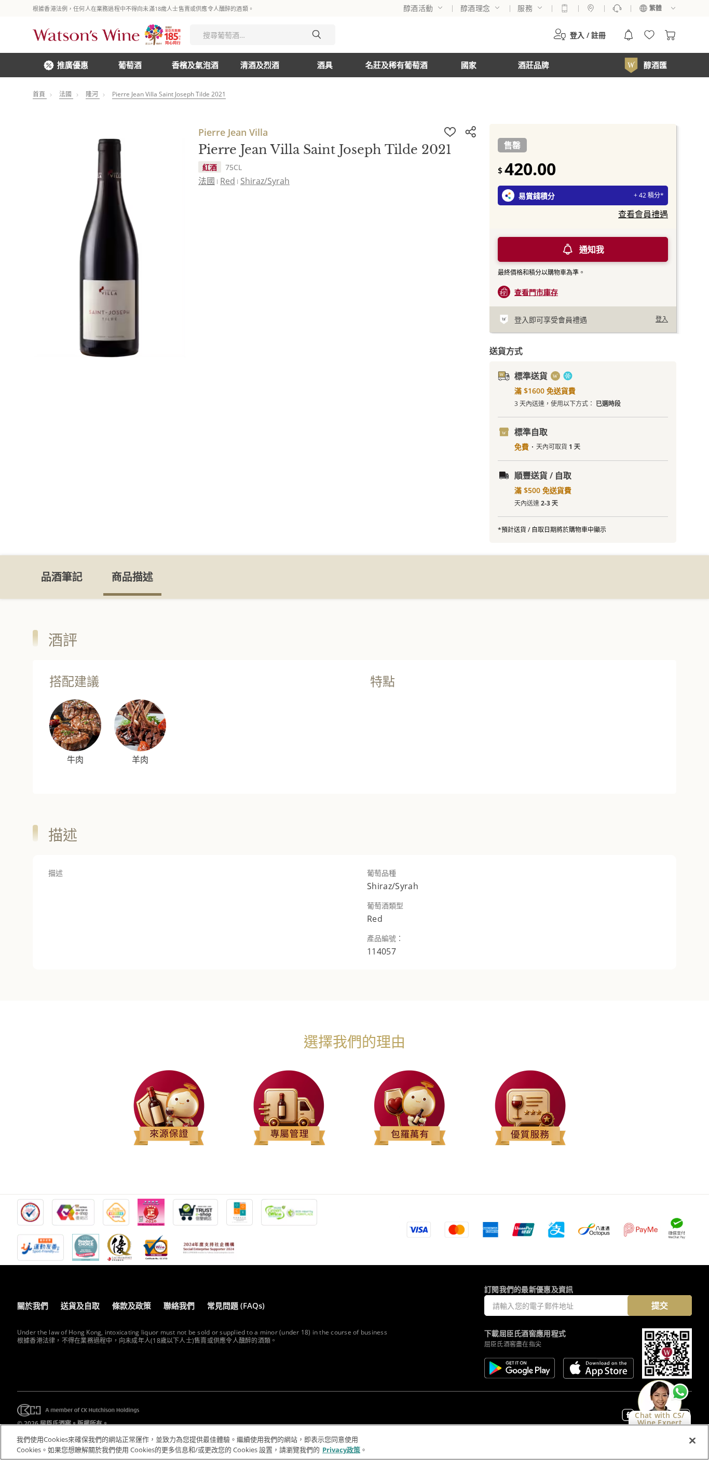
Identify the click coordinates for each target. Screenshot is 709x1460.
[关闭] (692, 1440)
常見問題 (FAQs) (236, 1305)
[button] (579, 35)
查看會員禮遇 (643, 214)
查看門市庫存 (536, 292)
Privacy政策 (341, 1449)
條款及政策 (131, 1305)
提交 (659, 1305)
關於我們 (32, 1305)
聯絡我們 (179, 1305)
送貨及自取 (80, 1305)
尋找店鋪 (590, 8)
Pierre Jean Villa (233, 132)
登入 (662, 319)
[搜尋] (316, 35)
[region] (354, 1442)
